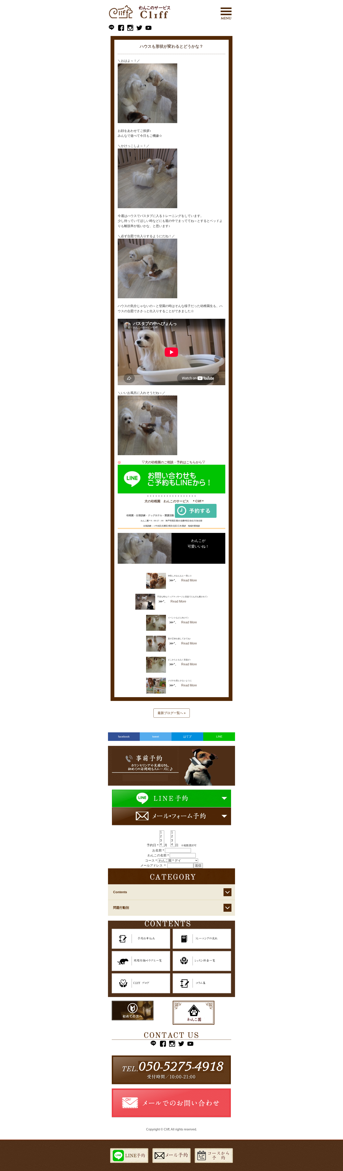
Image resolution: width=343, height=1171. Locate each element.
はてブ (187, 736)
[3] (162, 841)
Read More (189, 580)
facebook (124, 736)
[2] (162, 837)
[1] (162, 833)
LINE (219, 736)
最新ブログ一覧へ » (172, 713)
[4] (162, 845)
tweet (155, 736)
